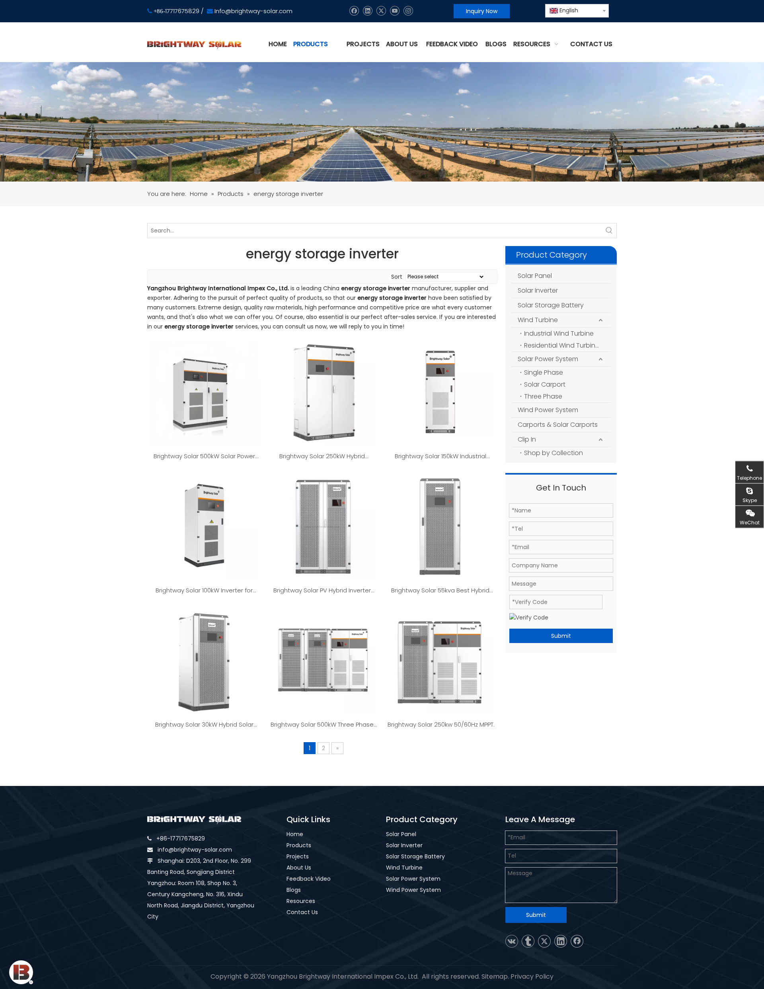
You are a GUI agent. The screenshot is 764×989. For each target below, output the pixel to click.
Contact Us (302, 912)
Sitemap (494, 976)
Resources (300, 901)
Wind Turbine (538, 319)
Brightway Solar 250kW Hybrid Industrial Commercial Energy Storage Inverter (322, 456)
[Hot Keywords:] (609, 230)
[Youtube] (395, 11)
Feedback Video (308, 879)
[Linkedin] (367, 11)
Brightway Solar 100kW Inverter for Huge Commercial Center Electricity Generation (204, 591)
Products (298, 845)
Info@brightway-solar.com (253, 11)
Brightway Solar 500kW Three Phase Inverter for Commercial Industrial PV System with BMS (322, 725)
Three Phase (543, 396)
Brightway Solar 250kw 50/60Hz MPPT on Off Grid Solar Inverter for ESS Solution (440, 725)
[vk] (511, 941)
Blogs (293, 890)
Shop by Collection (553, 452)
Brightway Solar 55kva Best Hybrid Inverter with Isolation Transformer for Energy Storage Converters (440, 591)
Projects (297, 856)
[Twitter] (381, 11)
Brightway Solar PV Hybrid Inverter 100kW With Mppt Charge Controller (322, 591)
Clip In (527, 439)
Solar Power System (548, 359)
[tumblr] (528, 941)
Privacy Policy (532, 976)
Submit (561, 636)
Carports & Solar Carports (558, 424)
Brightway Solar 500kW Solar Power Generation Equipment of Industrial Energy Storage (204, 456)
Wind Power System (548, 409)
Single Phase (543, 372)
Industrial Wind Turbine (559, 333)
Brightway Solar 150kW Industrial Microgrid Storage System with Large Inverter (440, 456)
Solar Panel (535, 275)
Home (294, 834)
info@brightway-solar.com (195, 850)
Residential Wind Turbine (561, 345)
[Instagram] (408, 11)
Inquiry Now (481, 11)
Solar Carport (544, 384)
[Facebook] (354, 11)
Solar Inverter (538, 290)
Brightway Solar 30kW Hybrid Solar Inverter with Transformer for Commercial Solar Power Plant (204, 725)
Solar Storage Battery (551, 305)
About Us (298, 868)
